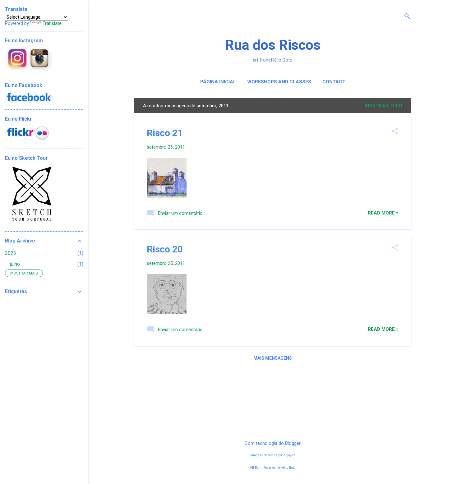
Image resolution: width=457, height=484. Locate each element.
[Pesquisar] (407, 16)
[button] (395, 131)
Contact (333, 82)
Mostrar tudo (383, 105)
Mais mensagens (272, 358)
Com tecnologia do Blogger (273, 443)
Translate (52, 23)
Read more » (383, 213)
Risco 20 (165, 249)
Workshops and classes (279, 82)
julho (15, 264)
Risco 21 (165, 132)
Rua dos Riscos (273, 45)
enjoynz (289, 455)
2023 (10, 253)
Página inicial (218, 82)
